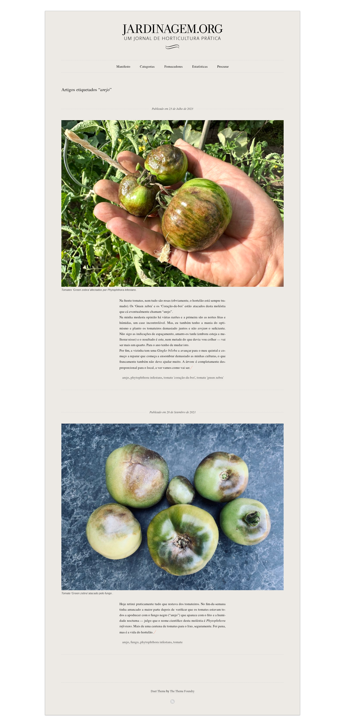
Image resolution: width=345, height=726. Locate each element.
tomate (178, 642)
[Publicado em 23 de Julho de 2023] (172, 100)
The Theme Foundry (182, 691)
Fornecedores (173, 66)
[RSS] (172, 701)
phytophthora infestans (146, 377)
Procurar (223, 66)
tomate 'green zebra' (210, 377)
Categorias (147, 66)
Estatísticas (200, 66)
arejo (125, 377)
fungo (135, 642)
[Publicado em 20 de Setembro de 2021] (172, 404)
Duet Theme (158, 691)
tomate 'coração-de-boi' (179, 377)
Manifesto (123, 66)
